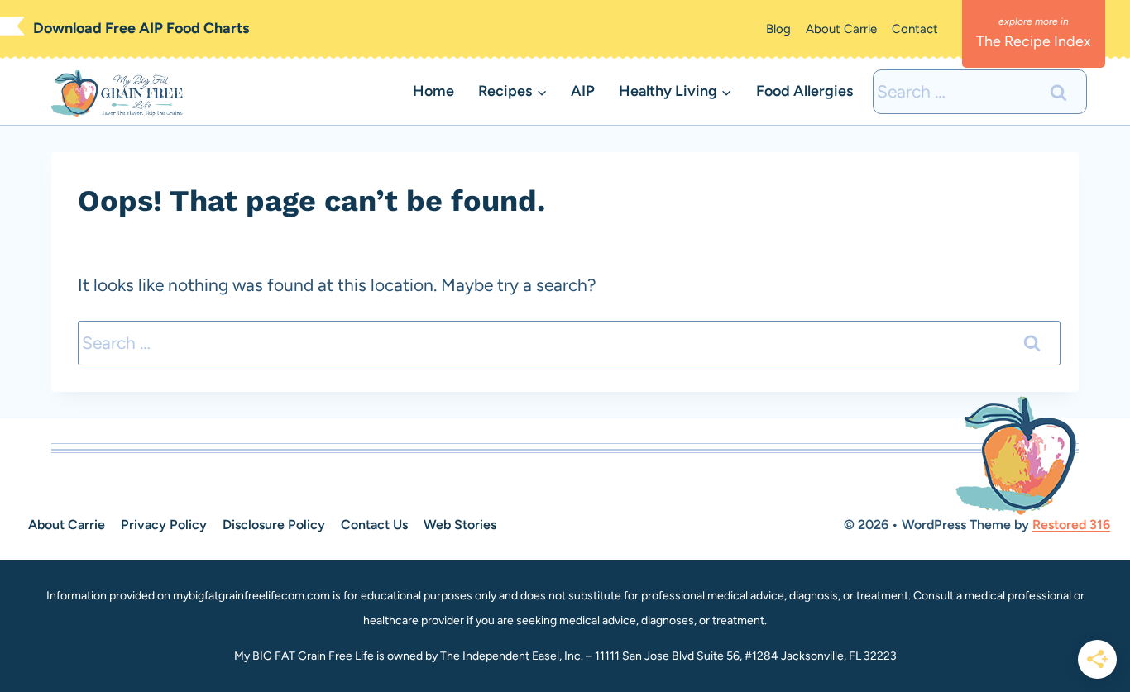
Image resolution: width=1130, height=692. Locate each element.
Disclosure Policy (274, 524)
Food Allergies (804, 91)
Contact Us (374, 524)
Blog (778, 28)
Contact (915, 28)
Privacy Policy (164, 524)
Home (433, 91)
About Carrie (841, 28)
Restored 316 (1071, 524)
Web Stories (460, 524)
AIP (583, 91)
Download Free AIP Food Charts (141, 28)
